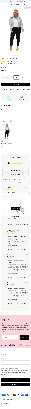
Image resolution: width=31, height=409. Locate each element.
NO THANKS (15, 211)
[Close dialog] (29, 193)
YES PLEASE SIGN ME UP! (15, 208)
